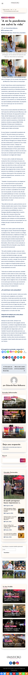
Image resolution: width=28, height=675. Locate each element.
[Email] (18, 352)
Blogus (21, 668)
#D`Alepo (10, 32)
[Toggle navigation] (2, 3)
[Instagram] (10, 352)
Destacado (14, 397)
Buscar (4, 455)
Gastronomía (7, 399)
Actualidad (4, 17)
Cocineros (11, 17)
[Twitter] (5, 352)
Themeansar (14, 670)
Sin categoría (8, 641)
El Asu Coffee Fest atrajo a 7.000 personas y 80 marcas (10, 526)
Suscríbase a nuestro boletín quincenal (12, 546)
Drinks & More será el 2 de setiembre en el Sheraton (10, 518)
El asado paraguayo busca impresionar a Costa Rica (12, 503)
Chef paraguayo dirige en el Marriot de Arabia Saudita (10, 510)
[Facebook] (2, 352)
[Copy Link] (16, 352)
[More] (21, 352)
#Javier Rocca (16, 32)
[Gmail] (13, 352)
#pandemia (22, 32)
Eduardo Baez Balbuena (11, 28)
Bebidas (13, 427)
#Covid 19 (5, 32)
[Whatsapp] (8, 352)
